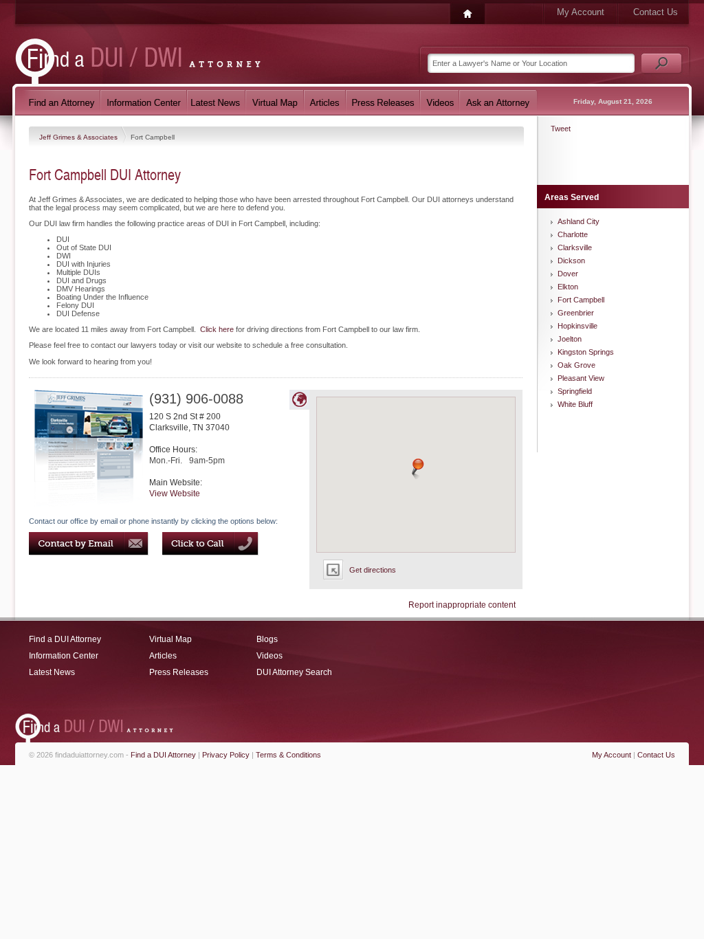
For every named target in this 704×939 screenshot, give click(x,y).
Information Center (63, 656)
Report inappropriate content (462, 605)
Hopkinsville (577, 326)
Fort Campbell (581, 300)
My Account (580, 12)
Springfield (575, 391)
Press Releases (178, 672)
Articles (163, 656)
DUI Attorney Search (294, 672)
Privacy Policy (226, 755)
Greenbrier (576, 313)
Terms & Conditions (288, 755)
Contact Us (655, 12)
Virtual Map (170, 639)
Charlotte (573, 234)
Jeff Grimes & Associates (79, 137)
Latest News (52, 672)
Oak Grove (576, 365)
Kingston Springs (586, 352)
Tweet (561, 128)
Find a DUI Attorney (65, 639)
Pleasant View (581, 378)
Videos (269, 656)
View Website (174, 493)
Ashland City (579, 221)
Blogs (267, 639)
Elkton (568, 287)
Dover (568, 273)
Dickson (571, 260)
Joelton (570, 339)
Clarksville (575, 247)
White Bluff (575, 404)
